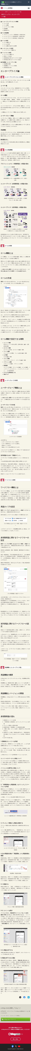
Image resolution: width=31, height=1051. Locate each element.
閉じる (29, 2)
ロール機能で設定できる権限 (10, 46)
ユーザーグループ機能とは (10, 50)
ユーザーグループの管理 (7, 48)
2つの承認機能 (5, 32)
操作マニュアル (8, 11)
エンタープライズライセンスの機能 (10, 21)
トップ (2, 11)
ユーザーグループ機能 (9, 26)
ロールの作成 (7, 44)
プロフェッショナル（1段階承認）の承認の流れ (14, 34)
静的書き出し (7, 30)
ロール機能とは (7, 42)
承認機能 (6, 28)
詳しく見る (15, 1039)
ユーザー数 (6, 23)
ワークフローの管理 (6, 52)
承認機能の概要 (7, 64)
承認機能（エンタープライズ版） (9, 62)
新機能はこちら (4, 4)
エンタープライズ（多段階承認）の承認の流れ (14, 36)
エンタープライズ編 (17, 11)
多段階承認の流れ (8, 67)
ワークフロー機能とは (9, 54)
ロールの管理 (5, 40)
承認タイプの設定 (8, 56)
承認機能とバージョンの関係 (10, 65)
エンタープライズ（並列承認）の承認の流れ (14, 38)
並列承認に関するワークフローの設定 (12, 59)
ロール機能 (6, 25)
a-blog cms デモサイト (10, 1019)
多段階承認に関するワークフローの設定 (13, 58)
